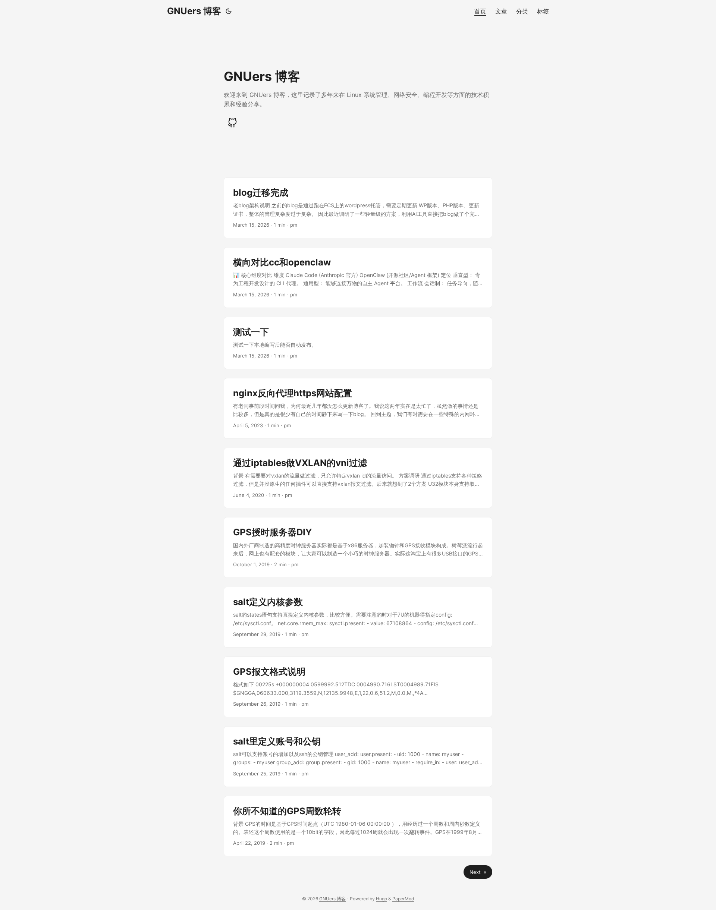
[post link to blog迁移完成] (358, 208)
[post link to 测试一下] (358, 343)
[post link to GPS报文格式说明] (358, 687)
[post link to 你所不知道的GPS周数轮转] (358, 826)
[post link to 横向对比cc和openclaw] (358, 278)
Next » (478, 872)
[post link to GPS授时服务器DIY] (358, 547)
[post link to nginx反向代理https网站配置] (358, 408)
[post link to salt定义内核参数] (358, 617)
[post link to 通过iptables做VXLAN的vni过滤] (358, 478)
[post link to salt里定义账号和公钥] (358, 757)
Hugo (381, 898)
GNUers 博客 (194, 11)
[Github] (232, 123)
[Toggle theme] (228, 11)
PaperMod (403, 898)
